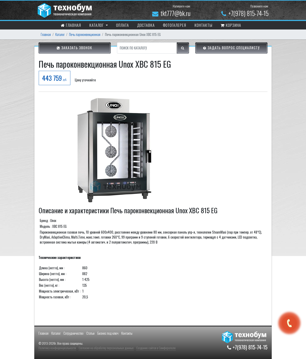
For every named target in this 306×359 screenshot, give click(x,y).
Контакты (126, 333)
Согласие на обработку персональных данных (106, 348)
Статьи (90, 333)
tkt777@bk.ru (175, 13)
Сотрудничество (73, 333)
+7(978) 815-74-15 (248, 13)
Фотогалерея (174, 25)
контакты (203, 25)
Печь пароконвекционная (84, 34)
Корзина (233, 25)
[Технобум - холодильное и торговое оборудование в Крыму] (65, 9)
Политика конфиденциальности (57, 348)
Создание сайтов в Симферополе (156, 348)
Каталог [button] (97, 25)
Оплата (122, 25)
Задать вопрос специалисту (233, 47)
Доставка (146, 25)
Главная (73, 25)
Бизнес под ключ (107, 333)
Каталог (60, 34)
